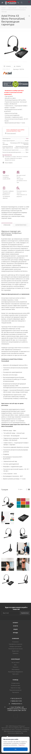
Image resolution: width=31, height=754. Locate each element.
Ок (15, 749)
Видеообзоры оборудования (15, 671)
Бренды (15, 632)
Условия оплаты (15, 683)
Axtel (27, 138)
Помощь (15, 680)
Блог (15, 665)
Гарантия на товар (15, 687)
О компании (15, 642)
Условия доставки (15, 685)
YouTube (15, 716)
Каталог (15, 622)
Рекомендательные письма (16, 648)
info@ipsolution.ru (16, 703)
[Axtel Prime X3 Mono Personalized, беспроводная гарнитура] (15, 46)
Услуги (15, 626)
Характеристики (20, 225)
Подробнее (21, 745)
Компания (15, 638)
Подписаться (25, 613)
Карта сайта (15, 674)
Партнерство (15, 692)
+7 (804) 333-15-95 (16, 701)
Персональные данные (15, 690)
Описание (7, 225)
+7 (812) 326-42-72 (16, 698)
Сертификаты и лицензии (15, 644)
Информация (15, 659)
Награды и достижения (15, 646)
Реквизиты (15, 653)
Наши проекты (15, 669)
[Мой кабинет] (25, 3)
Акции (15, 629)
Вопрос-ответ (15, 651)
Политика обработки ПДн (15, 727)
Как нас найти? (15, 662)
